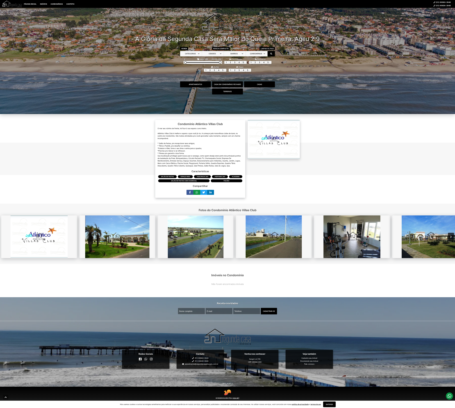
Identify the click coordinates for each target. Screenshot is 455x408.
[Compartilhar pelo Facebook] (190, 192)
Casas (259, 84)
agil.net (236, 398)
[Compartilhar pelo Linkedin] (210, 192)
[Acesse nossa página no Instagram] (151, 359)
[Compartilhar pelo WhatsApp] (196, 192)
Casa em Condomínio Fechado (227, 84)
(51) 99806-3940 (443, 6)
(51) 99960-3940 (443, 2)
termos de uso (316, 404)
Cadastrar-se (269, 311)
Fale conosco (309, 364)
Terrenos (227, 91)
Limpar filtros (267, 48)
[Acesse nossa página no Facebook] (140, 359)
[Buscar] (271, 53)
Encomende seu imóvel (309, 361)
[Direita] (451, 237)
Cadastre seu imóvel (309, 358)
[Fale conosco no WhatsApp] (145, 359)
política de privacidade (300, 404)
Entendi (329, 404)
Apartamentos (195, 84)
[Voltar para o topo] (5, 397)
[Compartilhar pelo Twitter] (203, 192)
